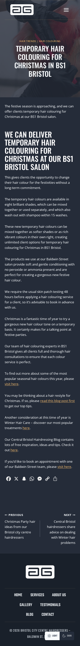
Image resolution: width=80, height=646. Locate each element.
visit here (11, 384)
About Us (59, 595)
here (26, 428)
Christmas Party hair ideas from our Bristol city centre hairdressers (20, 526)
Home (18, 595)
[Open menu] (66, 10)
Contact (48, 615)
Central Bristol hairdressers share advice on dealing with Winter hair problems (61, 529)
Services (37, 595)
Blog (29, 615)
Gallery (26, 605)
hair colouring (50, 41)
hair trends (27, 41)
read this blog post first (57, 400)
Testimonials (50, 605)
